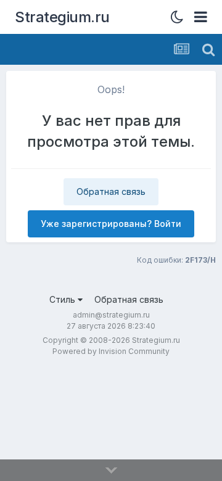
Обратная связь (111, 191)
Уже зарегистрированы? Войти (111, 223)
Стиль (63, 299)
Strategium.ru (62, 17)
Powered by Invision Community (111, 351)
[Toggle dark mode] (180, 17)
